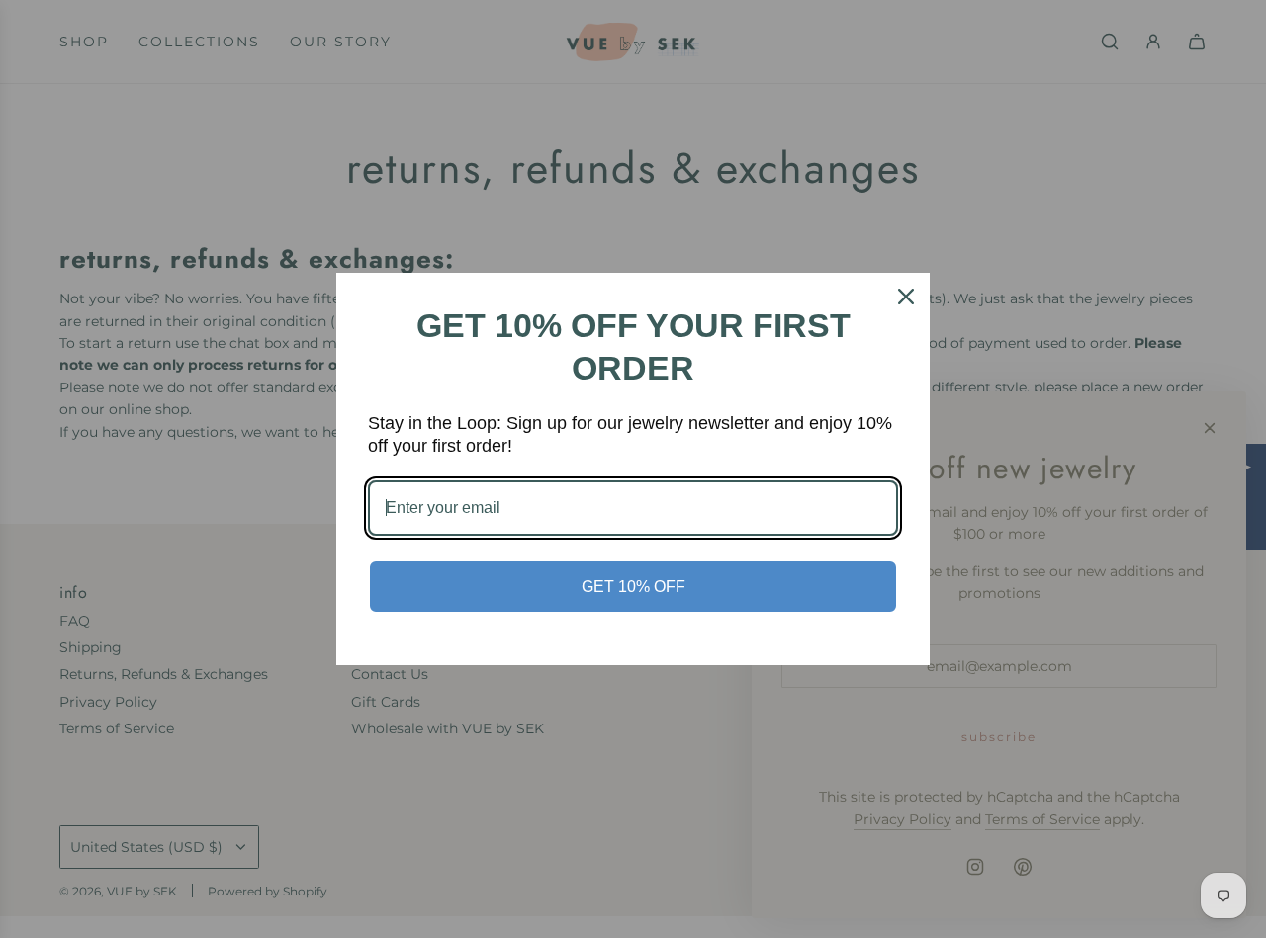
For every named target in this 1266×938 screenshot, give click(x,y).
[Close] (906, 296)
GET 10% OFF (633, 586)
